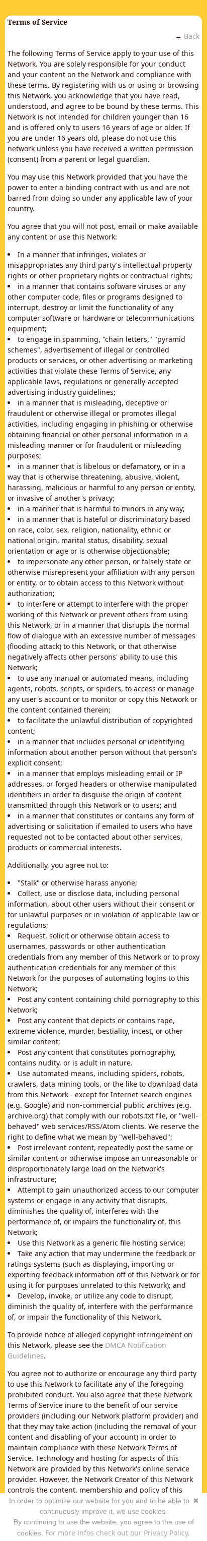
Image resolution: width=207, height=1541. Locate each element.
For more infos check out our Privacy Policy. (117, 1532)
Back (191, 36)
